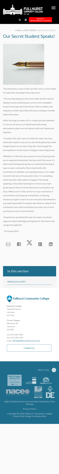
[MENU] (53, 7)
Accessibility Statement (37, 401)
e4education (40, 416)
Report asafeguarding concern (40, 20)
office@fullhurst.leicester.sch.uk (26, 341)
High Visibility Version (14, 401)
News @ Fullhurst (46, 30)
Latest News (29, 30)
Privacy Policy (29, 408)
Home (18, 30)
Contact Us (29, 348)
